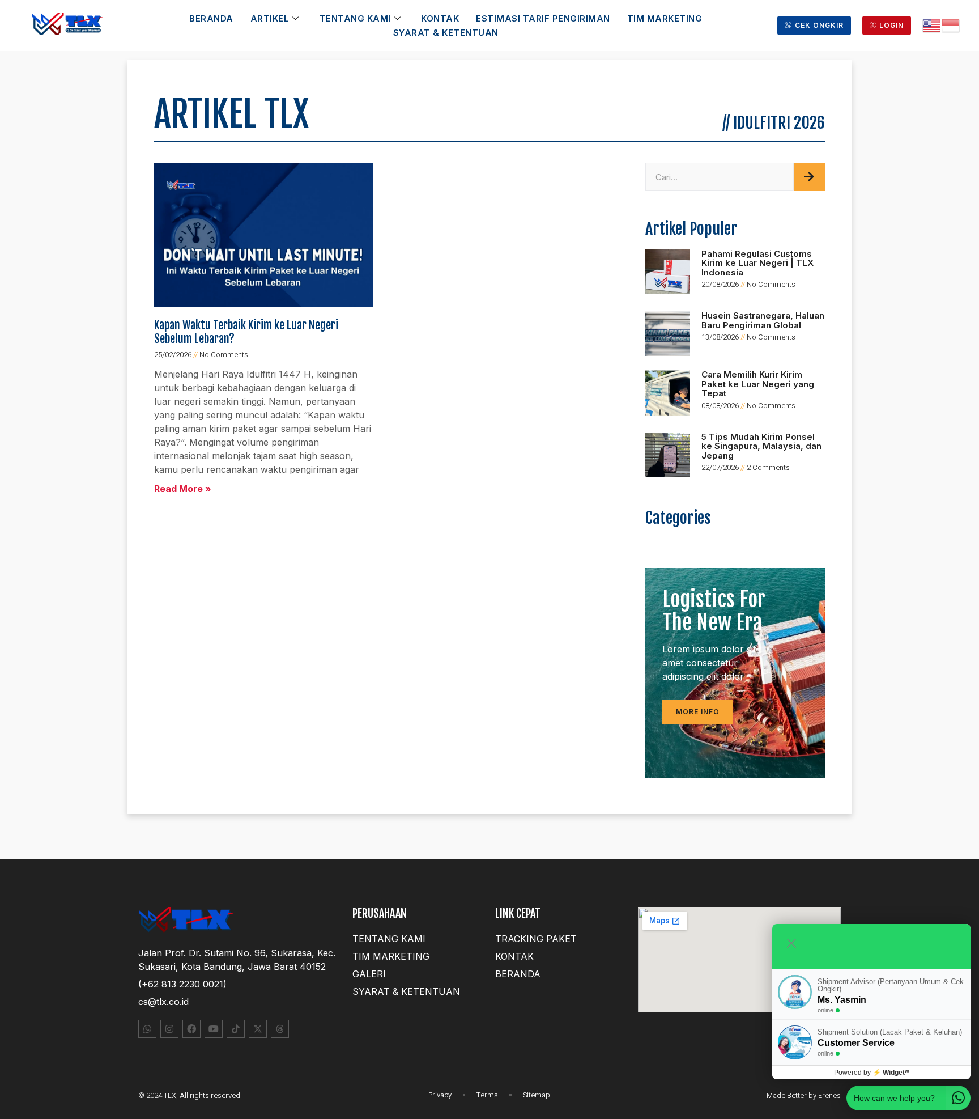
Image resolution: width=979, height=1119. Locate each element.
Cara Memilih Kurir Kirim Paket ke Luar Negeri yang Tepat (757, 384)
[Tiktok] (236, 1029)
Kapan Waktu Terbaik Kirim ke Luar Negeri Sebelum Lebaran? (246, 332)
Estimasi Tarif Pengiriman (543, 18)
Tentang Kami (355, 18)
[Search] (809, 177)
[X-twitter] (258, 1029)
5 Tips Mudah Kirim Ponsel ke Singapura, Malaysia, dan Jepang (761, 446)
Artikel (270, 18)
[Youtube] (214, 1029)
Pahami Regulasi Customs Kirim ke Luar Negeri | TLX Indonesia (757, 263)
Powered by (871, 1072)
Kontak (440, 18)
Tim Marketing (665, 18)
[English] (932, 24)
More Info (698, 711)
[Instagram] (169, 1029)
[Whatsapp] (147, 1029)
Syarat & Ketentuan (446, 32)
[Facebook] (191, 1029)
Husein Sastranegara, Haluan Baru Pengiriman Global (762, 320)
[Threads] (280, 1029)
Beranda (211, 18)
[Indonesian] (951, 24)
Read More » (182, 488)
